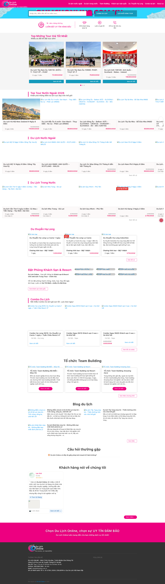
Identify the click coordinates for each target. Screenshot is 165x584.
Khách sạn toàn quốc (119, 4)
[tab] (84, 455)
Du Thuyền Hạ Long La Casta (79, 238)
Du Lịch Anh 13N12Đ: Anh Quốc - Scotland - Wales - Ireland (118, 71)
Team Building (105, 4)
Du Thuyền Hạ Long (136, 4)
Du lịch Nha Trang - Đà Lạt (53, 209)
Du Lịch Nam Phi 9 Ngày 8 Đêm (131, 164)
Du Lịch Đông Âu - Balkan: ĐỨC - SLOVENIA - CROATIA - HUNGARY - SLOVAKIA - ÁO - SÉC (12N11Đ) (95, 124)
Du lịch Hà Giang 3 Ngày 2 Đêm (131, 209)
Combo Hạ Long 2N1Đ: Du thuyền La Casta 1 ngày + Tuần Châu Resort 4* (45, 334)
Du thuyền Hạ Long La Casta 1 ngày (45, 238)
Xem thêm (131, 441)
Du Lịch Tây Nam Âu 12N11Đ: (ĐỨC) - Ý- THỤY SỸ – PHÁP (46, 71)
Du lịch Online (41, 581)
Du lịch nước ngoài (75, 4)
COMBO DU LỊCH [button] (102, 13)
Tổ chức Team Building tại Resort (81, 371)
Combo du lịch (150, 4)
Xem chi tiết (57, 81)
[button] (81, 85)
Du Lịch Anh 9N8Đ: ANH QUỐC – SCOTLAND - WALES (55, 165)
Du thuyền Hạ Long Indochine (116, 238)
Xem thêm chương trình (127, 396)
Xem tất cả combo (129, 349)
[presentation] (31, 57)
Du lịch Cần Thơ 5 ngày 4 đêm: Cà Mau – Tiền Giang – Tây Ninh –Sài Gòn (20, 210)
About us (160, 4)
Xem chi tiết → (55, 511)
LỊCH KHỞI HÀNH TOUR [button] (125, 13)
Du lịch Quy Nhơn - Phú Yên (91, 209)
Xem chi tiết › (46, 389)
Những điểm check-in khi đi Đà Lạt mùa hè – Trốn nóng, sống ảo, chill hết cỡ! (63, 411)
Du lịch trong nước (91, 4)
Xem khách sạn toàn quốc (37, 289)
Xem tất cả (133, 175)
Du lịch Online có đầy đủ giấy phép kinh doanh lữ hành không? (74, 455)
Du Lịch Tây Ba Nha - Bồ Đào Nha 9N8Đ (135, 122)
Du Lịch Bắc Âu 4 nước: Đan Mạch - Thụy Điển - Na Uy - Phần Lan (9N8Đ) (59, 123)
